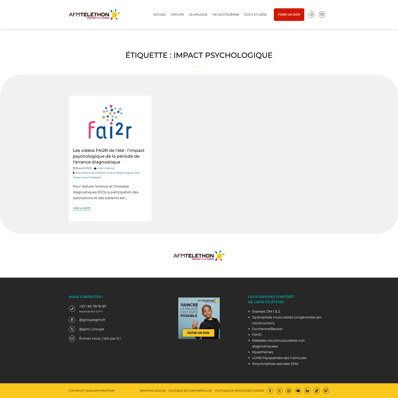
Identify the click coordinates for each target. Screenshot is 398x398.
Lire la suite (82, 208)
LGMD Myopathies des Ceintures (279, 358)
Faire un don (289, 14)
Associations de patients (90, 172)
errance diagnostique (120, 172)
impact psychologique (87, 177)
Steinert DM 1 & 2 (266, 311)
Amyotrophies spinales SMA (275, 364)
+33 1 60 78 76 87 (92, 306)
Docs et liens (255, 14)
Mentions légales (153, 390)
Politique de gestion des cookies (239, 390)
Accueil (159, 14)
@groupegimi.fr (92, 320)
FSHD (257, 335)
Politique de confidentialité (190, 390)
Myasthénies (262, 352)
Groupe (177, 14)
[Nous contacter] (311, 14)
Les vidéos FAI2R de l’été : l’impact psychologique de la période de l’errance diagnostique (108, 156)
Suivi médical (106, 168)
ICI (118, 338)
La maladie (198, 14)
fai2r (137, 172)
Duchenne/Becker (267, 329)
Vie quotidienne (225, 14)
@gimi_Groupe (91, 329)
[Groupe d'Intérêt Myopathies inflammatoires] (94, 14)
